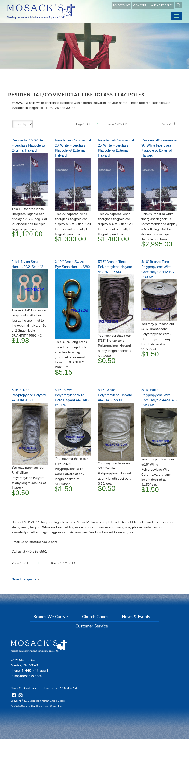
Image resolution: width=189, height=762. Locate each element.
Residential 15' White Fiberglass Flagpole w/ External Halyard (28, 145)
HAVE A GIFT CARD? (161, 5)
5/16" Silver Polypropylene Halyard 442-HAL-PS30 (29, 395)
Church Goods (95, 617)
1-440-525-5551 (34, 670)
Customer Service (91, 626)
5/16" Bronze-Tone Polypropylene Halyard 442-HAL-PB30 (115, 267)
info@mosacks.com (26, 676)
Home (46, 688)
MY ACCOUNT (121, 5)
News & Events (136, 617)
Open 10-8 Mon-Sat (64, 688)
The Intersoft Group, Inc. (49, 706)
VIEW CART (139, 5)
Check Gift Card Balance (25, 688)
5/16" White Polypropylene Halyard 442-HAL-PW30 (115, 395)
